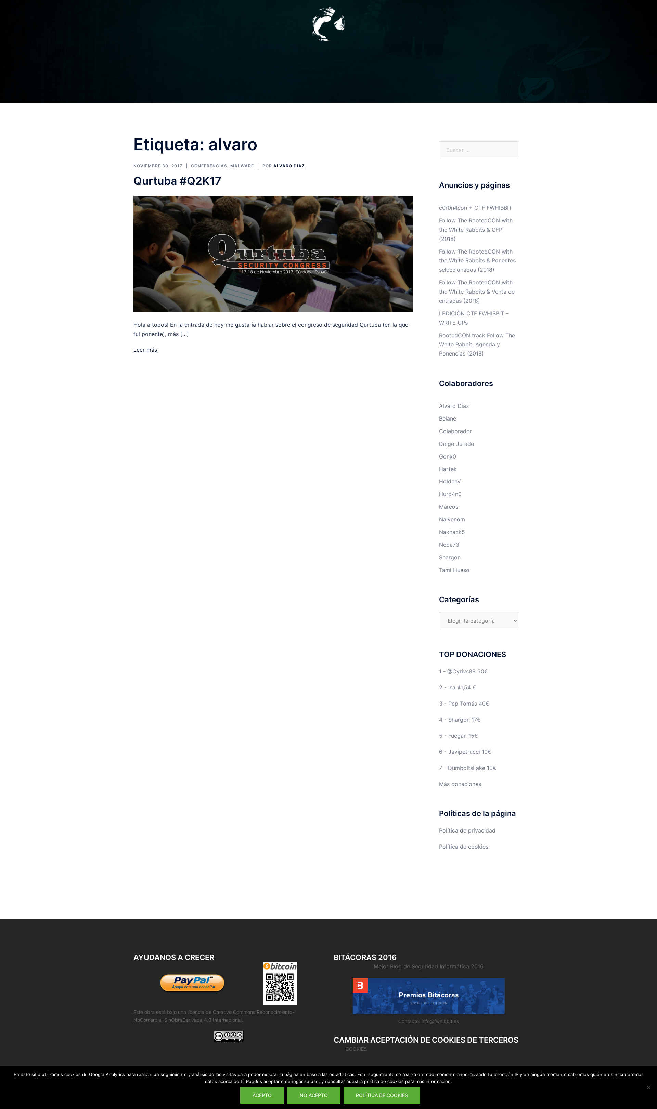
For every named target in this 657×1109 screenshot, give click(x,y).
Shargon (450, 557)
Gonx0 (447, 456)
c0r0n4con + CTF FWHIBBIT (475, 207)
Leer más (145, 349)
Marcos (448, 506)
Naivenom (452, 519)
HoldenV (450, 481)
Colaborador (455, 431)
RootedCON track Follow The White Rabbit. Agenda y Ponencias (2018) (477, 344)
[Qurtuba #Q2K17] (273, 253)
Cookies (356, 1049)
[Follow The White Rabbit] (328, 26)
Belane (447, 418)
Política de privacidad (467, 830)
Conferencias (209, 165)
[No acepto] (648, 1087)
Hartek (448, 469)
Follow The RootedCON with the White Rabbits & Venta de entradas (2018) (477, 291)
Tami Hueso (454, 570)
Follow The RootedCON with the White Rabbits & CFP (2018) (476, 229)
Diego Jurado (456, 443)
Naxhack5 (452, 532)
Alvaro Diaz (289, 165)
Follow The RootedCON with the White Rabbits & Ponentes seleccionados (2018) (477, 260)
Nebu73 (449, 544)
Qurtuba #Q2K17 (177, 181)
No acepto (314, 1095)
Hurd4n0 (450, 494)
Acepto (262, 1095)
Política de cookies (463, 846)
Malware (242, 165)
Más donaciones (460, 784)
